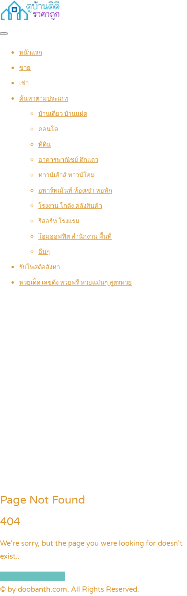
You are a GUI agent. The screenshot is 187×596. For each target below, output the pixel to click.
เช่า (24, 83)
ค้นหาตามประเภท (43, 99)
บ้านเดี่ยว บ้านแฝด (62, 114)
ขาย (25, 68)
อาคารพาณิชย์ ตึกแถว (68, 160)
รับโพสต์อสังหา (39, 267)
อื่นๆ (44, 252)
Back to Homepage (32, 576)
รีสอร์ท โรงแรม (59, 221)
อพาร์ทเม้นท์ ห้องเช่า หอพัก (75, 191)
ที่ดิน (44, 145)
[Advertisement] (93, 391)
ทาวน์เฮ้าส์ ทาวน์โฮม (66, 175)
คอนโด (48, 129)
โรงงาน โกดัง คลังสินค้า (70, 206)
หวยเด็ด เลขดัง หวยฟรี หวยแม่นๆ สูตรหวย (75, 283)
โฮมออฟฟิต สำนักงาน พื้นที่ (75, 237)
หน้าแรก (30, 53)
